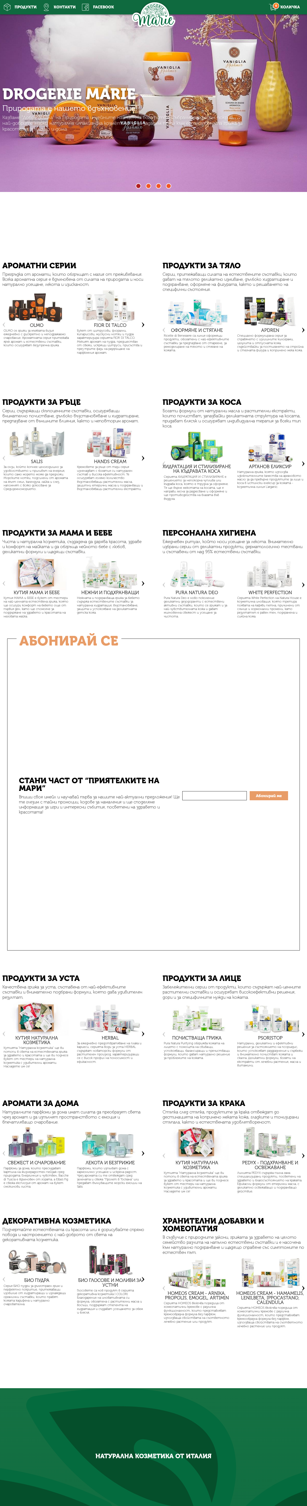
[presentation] (4, 323)
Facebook (103, 7)
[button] (138, 186)
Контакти (65, 7)
